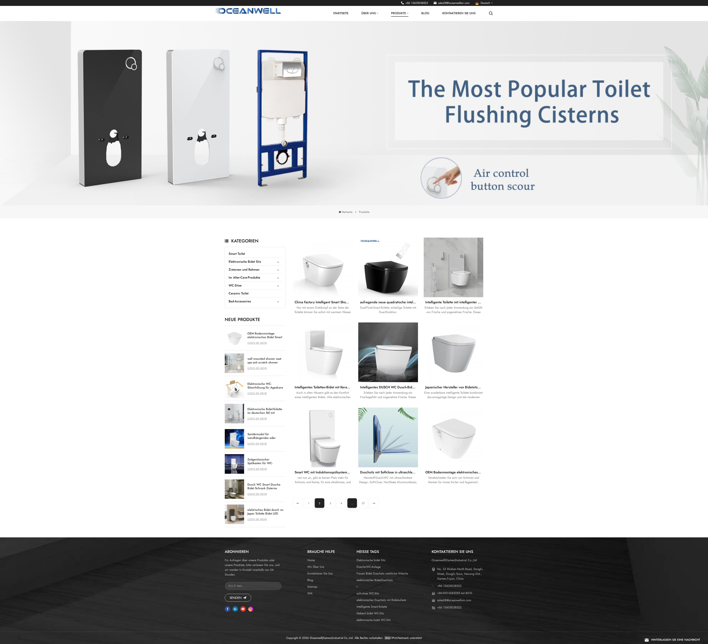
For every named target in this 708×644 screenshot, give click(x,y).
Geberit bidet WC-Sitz (370, 613)
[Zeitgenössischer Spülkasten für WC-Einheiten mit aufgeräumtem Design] (234, 464)
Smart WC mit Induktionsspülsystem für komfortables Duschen (324, 472)
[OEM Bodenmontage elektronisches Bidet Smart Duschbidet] (234, 338)
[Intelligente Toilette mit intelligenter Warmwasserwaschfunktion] (453, 267)
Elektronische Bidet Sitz (245, 261)
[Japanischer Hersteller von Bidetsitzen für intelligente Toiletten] (453, 352)
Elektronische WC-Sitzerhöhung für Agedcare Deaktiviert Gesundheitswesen (265, 385)
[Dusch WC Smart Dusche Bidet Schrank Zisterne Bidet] (234, 489)
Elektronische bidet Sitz (371, 560)
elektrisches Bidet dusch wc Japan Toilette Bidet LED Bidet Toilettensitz (265, 511)
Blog (425, 13)
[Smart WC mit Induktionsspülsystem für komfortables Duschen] (323, 437)
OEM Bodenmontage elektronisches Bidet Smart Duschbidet (264, 335)
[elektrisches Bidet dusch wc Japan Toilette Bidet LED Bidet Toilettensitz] (234, 514)
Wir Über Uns (315, 567)
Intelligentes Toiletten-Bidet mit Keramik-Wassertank (324, 387)
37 (363, 503)
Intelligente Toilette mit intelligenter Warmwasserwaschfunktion (454, 302)
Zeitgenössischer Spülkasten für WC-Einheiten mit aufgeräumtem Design (261, 461)
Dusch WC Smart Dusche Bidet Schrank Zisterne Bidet (263, 486)
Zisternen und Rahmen (244, 269)
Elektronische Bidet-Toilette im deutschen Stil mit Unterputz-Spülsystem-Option (264, 411)
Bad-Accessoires (240, 301)
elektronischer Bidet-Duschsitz (375, 580)
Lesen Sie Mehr (257, 343)
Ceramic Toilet (239, 293)
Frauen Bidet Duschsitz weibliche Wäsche (382, 573)
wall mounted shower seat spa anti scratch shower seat (264, 360)
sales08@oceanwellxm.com (454, 3)
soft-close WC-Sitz (368, 593)
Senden (236, 597)
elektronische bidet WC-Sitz (374, 620)
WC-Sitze (235, 285)
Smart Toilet (237, 253)
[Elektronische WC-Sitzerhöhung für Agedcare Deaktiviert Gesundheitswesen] (234, 388)
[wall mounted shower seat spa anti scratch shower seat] (234, 363)
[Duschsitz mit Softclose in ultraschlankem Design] (388, 437)
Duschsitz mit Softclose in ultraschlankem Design (389, 472)
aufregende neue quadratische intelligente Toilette (389, 302)
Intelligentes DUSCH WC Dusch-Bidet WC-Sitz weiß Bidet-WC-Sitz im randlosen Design (389, 387)
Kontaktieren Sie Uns (459, 13)
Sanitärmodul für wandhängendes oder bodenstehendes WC (261, 436)
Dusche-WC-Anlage (369, 567)
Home (311, 560)
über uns (368, 13)
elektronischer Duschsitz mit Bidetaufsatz (381, 600)
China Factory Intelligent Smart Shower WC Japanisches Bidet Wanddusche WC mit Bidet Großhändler (324, 302)
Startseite (340, 13)
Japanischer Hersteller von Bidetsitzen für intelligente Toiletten (454, 387)
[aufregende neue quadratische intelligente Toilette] (388, 267)
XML (310, 593)
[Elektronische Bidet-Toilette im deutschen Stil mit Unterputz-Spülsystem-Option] (234, 413)
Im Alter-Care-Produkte (244, 277)
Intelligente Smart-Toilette (372, 607)
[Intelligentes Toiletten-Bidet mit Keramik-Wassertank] (323, 352)
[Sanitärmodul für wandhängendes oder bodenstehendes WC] (234, 439)
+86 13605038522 (416, 3)
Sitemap (312, 587)
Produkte (398, 13)
